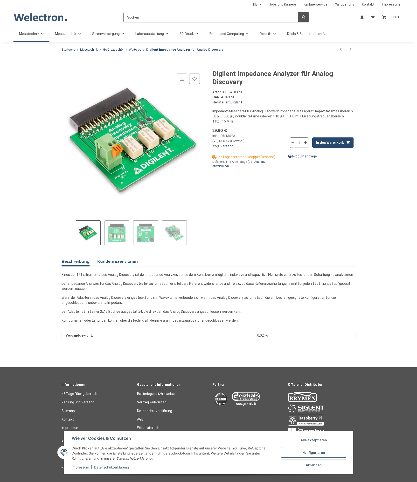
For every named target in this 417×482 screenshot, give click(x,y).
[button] (362, 17)
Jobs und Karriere (282, 4)
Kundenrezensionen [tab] (117, 261)
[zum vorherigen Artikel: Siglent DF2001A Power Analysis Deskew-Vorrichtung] (341, 49)
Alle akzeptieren (313, 440)
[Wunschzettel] (372, 17)
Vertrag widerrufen (152, 402)
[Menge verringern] (293, 142)
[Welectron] (40, 17)
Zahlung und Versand (78, 402)
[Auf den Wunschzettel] (194, 79)
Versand (226, 146)
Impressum (391, 4)
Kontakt (368, 4)
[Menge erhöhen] (305, 142)
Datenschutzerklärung (154, 411)
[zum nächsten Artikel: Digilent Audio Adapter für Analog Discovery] (350, 49)
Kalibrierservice (315, 4)
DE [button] (255, 4)
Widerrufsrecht (149, 428)
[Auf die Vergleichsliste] (182, 79)
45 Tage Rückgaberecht (80, 394)
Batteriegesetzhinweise (156, 394)
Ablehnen (314, 465)
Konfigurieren (313, 452)
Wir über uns (344, 4)
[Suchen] (303, 17)
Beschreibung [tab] (76, 261)
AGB (140, 419)
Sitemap (68, 411)
